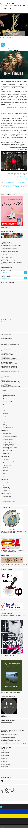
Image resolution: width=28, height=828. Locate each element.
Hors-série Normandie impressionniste (10, 447)
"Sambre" (20, 84)
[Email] (2, 781)
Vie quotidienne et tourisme (8, 425)
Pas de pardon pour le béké (6, 362)
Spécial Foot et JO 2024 (7, 453)
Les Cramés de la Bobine (7, 465)
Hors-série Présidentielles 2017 (8, 448)
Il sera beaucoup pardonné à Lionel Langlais (10, 381)
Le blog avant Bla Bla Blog (7, 488)
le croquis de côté (13, 732)
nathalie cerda (12, 185)
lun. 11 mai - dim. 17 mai (5, 761)
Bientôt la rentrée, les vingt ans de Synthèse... (9, 727)
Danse (4, 398)
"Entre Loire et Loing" (6, 459)
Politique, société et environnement (9, 415)
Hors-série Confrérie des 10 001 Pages (10, 436)
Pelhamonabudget (6, 468)
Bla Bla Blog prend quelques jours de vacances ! (11, 343)
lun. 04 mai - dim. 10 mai (5, 763)
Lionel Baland (21, 739)
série (20, 182)
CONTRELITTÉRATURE (19, 742)
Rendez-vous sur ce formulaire (6, 722)
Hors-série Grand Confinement (8, 441)
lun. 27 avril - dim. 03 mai (5, 764)
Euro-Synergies (18, 740)
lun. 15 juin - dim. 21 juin (5, 753)
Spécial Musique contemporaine (8, 454)
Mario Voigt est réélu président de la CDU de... (9, 739)
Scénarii (4, 484)
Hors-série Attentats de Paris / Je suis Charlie (11, 435)
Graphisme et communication (8, 402)
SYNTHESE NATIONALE (22, 743)
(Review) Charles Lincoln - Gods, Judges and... (9, 734)
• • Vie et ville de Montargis (7, 493)
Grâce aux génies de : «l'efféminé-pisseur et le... (9, 730)
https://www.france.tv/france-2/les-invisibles (18, 147)
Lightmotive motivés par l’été (7, 354)
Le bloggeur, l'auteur (6, 490)
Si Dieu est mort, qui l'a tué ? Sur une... (7, 742)
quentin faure (18, 185)
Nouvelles (4, 474)
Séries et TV (7, 182)
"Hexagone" (5, 471)
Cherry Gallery (5, 462)
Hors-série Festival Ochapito (8, 439)
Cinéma (4, 396)
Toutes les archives (4, 766)
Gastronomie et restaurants (8, 401)
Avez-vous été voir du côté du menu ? (7, 771)
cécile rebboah (23, 185)
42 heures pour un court (7, 494)
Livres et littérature (6, 408)
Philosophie (5, 412)
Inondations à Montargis (7, 496)
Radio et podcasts (6, 418)
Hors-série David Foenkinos (8, 438)
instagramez (14, 176)
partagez (7, 176)
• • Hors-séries (5, 430)
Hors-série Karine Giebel (7, 442)
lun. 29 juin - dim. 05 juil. (5, 750)
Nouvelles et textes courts (7, 482)
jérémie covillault (4, 186)
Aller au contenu (4, 0)
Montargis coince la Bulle (7, 498)
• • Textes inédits (5, 479)
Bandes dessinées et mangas (8, 393)
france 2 (2, 183)
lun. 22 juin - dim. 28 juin (5, 752)
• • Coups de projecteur (6, 428)
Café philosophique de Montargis (9, 461)
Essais (4, 481)
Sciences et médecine (6, 419)
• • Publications (5, 470)
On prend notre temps (5, 737)
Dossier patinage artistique (7, 431)
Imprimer (17, 186)
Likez (3, 176)
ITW (3, 407)
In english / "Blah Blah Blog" (8, 405)
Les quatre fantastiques (9, 49)
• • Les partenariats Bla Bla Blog (8, 458)
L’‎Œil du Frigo (5, 467)
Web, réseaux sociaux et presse (8, 427)
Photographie (5, 413)
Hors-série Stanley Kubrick (7, 450)
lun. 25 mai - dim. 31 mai (5, 758)
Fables (4, 473)
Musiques (4, 410)
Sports (4, 424)
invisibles (23, 182)
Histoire (4, 404)
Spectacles (5, 422)
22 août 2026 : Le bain (4, 732)
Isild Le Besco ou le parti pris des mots (9, 366)
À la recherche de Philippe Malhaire (8, 358)
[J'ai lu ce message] (26, 825)
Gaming (4, 399)
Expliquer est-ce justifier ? (6, 377)
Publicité (4, 416)
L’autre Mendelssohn (5, 373)
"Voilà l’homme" (24, 149)
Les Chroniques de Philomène (8, 464)
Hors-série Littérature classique (8, 444)
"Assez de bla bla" (6, 487)
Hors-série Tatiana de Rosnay (8, 451)
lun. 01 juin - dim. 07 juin (5, 756)
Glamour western (4, 350)
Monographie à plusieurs (6, 385)
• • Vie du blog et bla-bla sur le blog (8, 485)
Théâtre (4, 477)
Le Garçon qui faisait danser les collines (9, 370)
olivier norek (6, 183)
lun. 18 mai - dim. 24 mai (5, 759)
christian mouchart (18, 183)
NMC (19, 734)
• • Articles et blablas (12, 182)
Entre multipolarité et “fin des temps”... (7, 740)
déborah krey (7, 185)
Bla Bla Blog (9, 3)
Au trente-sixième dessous (6, 346)
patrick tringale (12, 183)
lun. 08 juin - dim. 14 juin (5, 755)
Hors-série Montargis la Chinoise (9, 445)
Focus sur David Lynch (7, 433)
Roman (4, 476)
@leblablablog (3, 321)
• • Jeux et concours (5, 456)
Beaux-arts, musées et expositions (9, 395)
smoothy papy (12, 737)
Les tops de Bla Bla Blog (7, 491)
